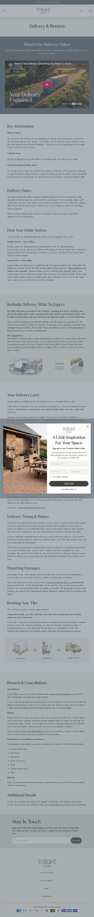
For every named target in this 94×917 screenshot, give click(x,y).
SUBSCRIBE (69, 483)
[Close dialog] (88, 426)
